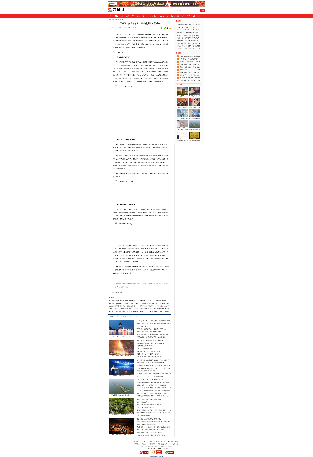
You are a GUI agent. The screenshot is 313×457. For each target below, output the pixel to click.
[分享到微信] (165, 28)
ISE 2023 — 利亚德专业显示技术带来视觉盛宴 (150, 376)
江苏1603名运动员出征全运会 (145, 346)
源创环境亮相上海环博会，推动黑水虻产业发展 (150, 362)
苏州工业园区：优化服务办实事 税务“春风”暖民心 (151, 337)
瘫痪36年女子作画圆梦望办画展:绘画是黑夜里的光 (151, 429)
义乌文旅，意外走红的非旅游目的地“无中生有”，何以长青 (154, 311)
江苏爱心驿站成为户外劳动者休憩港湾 (148, 354)
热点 (160, 16)
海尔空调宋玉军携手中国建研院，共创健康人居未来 (122, 306)
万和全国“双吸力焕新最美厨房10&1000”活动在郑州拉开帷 (153, 360)
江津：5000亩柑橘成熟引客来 (145, 407)
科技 (172, 16)
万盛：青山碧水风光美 (143, 402)
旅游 (183, 16)
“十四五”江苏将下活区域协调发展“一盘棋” (148, 351)
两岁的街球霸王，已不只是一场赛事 (190, 69)
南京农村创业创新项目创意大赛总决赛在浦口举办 (151, 343)
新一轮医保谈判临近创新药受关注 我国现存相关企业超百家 (154, 382)
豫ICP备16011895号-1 (156, 448)
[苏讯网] (120, 10)
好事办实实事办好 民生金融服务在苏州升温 (149, 331)
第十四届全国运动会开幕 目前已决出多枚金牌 (150, 340)
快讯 (133, 16)
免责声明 (170, 441)
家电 (144, 16)
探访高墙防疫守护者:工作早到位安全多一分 (149, 432)
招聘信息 (156, 441)
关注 (199, 16)
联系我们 (163, 441)
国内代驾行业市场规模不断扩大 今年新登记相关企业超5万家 (154, 396)
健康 (138, 16)
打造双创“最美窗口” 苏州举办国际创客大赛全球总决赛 (152, 334)
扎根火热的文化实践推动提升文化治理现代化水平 (151, 435)
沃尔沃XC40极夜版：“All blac (185, 27)
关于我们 (136, 441)
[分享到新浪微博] (168, 28)
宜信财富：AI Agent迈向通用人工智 (187, 32)
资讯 (116, 16)
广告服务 (143, 441)
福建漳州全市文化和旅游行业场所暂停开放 (149, 419)
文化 (149, 16)
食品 (194, 16)
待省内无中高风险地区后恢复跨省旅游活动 (149, 399)
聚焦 (122, 16)
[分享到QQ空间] (170, 28)
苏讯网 (117, 19)
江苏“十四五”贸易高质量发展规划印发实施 (149, 356)
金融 (166, 16)
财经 (127, 16)
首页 (110, 16)
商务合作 (149, 441)
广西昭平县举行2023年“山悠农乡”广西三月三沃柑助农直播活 (154, 365)
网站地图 (177, 441)
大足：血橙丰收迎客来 (143, 415)
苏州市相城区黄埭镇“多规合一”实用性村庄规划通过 (151, 329)
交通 (155, 16)
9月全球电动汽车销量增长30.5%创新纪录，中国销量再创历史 (154, 390)
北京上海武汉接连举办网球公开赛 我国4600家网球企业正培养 (154, 388)
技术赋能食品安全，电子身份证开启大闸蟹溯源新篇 (153, 300)
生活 (177, 16)
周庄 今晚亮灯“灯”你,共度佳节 (145, 326)
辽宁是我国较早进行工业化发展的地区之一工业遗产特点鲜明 (154, 427)
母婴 (188, 16)
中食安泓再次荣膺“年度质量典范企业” (147, 371)
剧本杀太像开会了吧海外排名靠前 (146, 424)
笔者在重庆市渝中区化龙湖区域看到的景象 (149, 404)
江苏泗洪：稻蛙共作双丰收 (144, 348)
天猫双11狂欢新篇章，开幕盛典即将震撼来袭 (150, 379)
